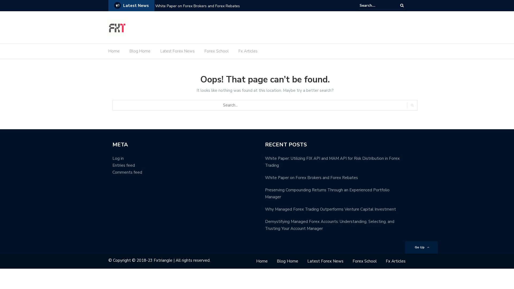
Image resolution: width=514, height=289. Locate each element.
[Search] (401, 5)
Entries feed (123, 165)
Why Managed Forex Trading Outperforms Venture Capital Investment (330, 209)
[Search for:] (376, 5)
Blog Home (140, 51)
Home (114, 51)
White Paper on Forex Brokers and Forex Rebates (197, 6)
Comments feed (127, 172)
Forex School (217, 51)
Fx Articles (248, 51)
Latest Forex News (177, 51)
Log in (118, 158)
